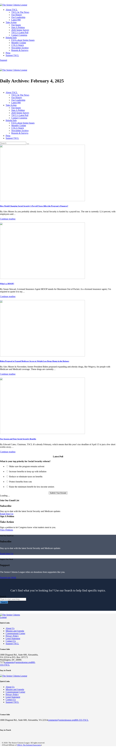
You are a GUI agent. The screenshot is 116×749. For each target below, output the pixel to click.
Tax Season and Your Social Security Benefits (18, 439)
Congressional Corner (15, 633)
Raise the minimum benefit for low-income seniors (31, 487)
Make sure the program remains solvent (26, 466)
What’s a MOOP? (7, 284)
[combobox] (13, 599)
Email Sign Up (6, 514)
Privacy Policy (12, 636)
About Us (10, 628)
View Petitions (6, 530)
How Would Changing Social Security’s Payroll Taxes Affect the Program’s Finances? (34, 206)
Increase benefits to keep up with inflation (27, 471)
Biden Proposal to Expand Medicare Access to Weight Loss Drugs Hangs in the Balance (34, 361)
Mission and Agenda (15, 631)
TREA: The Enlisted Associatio (29, 745)
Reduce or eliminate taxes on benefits (25, 476)
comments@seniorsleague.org (18, 662)
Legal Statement (13, 638)
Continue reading (7, 219)
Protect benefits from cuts (20, 481)
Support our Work (8, 577)
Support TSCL (12, 643)
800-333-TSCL (82, 720)
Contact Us (11, 641)
